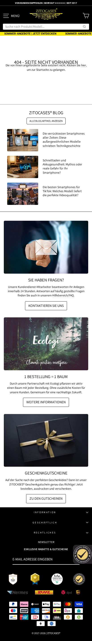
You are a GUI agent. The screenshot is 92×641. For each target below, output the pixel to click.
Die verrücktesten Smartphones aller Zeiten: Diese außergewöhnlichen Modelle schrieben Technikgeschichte (64, 139)
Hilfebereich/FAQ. (63, 295)
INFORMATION (45, 512)
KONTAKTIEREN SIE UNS (46, 305)
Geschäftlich (45, 522)
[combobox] (46, 26)
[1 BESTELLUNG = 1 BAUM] (46, 343)
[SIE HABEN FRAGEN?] (46, 247)
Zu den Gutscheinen (46, 498)
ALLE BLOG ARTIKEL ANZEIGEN (46, 121)
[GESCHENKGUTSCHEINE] (46, 440)
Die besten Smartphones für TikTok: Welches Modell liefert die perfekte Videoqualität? (62, 191)
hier (83, 65)
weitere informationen (46, 402)
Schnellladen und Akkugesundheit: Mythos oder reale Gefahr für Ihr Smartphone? (62, 166)
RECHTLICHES (45, 532)
